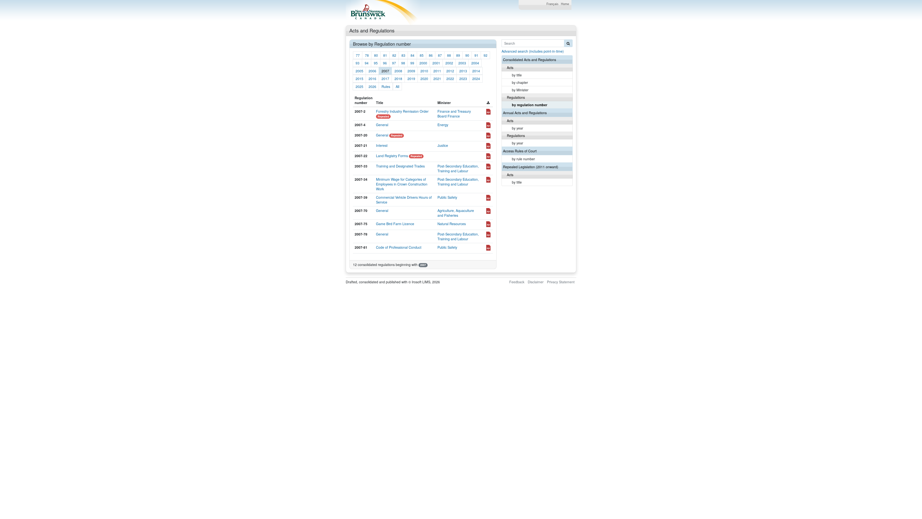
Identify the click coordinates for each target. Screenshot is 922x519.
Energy (442, 124)
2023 (463, 78)
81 (385, 55)
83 (403, 55)
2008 (398, 70)
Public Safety (447, 197)
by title (517, 75)
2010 (424, 70)
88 (449, 55)
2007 (385, 70)
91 (476, 55)
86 (431, 55)
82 (394, 55)
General (382, 124)
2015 (359, 78)
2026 (372, 86)
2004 (475, 63)
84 (412, 55)
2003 (462, 63)
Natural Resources (451, 223)
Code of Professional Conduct (398, 247)
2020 (424, 78)
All (397, 86)
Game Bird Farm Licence (395, 223)
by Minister (520, 89)
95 (376, 63)
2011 (437, 70)
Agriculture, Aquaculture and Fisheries (455, 213)
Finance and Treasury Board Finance (454, 113)
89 (458, 55)
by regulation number (529, 104)
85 (422, 55)
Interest (382, 145)
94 (367, 63)
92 (485, 55)
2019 (411, 78)
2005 (359, 70)
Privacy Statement (561, 281)
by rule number (523, 158)
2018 (398, 78)
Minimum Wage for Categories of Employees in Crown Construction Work (401, 184)
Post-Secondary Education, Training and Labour (458, 168)
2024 (476, 78)
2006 (372, 70)
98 (403, 63)
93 (357, 63)
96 (385, 63)
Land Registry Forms (392, 155)
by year (517, 128)
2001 (436, 63)
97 (394, 63)
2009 (411, 70)
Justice (442, 145)
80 (376, 55)
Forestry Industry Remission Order (402, 111)
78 (367, 55)
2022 (450, 78)
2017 (385, 78)
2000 (423, 63)
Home (565, 4)
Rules (386, 86)
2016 (372, 78)
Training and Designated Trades (400, 166)
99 (412, 63)
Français (552, 4)
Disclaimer (536, 281)
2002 (449, 63)
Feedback (516, 281)
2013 (463, 70)
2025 (359, 86)
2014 (476, 70)
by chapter (520, 82)
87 (440, 55)
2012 (450, 70)
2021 (437, 78)
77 (358, 55)
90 (467, 55)
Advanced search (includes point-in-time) (533, 51)
